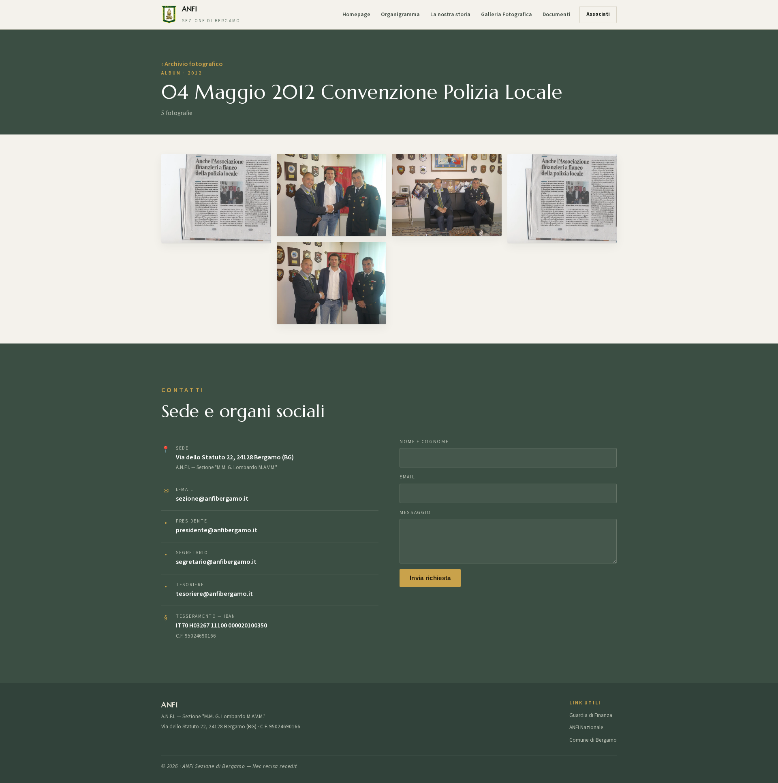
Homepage (356, 15)
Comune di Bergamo (593, 740)
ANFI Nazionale (586, 727)
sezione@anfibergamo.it (212, 498)
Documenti (557, 15)
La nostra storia (450, 15)
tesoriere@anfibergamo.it (214, 593)
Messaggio (415, 512)
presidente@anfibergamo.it (216, 530)
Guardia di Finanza (590, 715)
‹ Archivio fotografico (192, 64)
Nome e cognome (424, 441)
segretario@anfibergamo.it (216, 561)
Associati (598, 14)
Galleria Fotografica (506, 15)
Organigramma (400, 15)
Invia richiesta (430, 578)
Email (407, 477)
